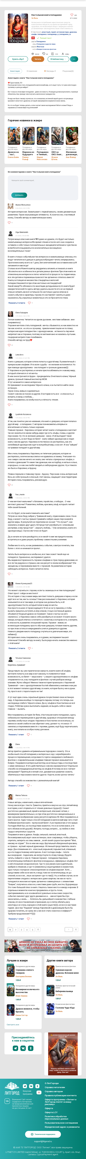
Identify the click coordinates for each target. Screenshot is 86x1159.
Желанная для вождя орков (72, 136)
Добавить (19, 195)
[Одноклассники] (37, 1086)
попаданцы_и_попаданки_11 (59, 34)
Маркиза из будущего (28, 136)
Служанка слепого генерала (11, 971)
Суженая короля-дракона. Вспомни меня (50, 971)
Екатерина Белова (24, 976)
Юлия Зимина (21, 996)
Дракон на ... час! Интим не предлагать (14, 136)
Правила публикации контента (60, 1095)
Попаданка (41, 41)
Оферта (49, 1108)
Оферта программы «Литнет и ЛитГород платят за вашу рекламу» (60, 1101)
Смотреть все (13, 1025)
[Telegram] (25, 1086)
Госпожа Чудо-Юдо (50, 1009)
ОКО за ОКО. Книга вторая (57, 136)
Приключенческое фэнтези (66, 966)
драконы (73, 32)
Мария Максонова (42, 158)
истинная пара (63, 32)
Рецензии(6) (68, 71)
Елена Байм (13, 157)
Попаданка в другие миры (46, 44)
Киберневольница (50, 990)
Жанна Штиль (54, 158)
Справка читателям (55, 1087)
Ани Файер (71, 157)
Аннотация (15, 71)
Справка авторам (54, 1091)
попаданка (42, 34)
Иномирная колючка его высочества (11, 990)
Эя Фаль (34, 18)
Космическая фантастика (65, 1004)
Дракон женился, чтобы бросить (11, 1010)
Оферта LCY (51, 1112)
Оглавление (32, 71)
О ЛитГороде (52, 1083)
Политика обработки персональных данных (56, 1117)
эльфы (34, 34)
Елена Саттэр (22, 1015)
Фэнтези (40, 47)
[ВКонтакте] (31, 1086)
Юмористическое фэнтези (46, 49)
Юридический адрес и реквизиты (62, 1127)
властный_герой (49, 32)
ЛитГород (11, 1086)
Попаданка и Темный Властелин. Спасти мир (43, 136)
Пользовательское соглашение (61, 1123)
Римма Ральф (25, 158)
